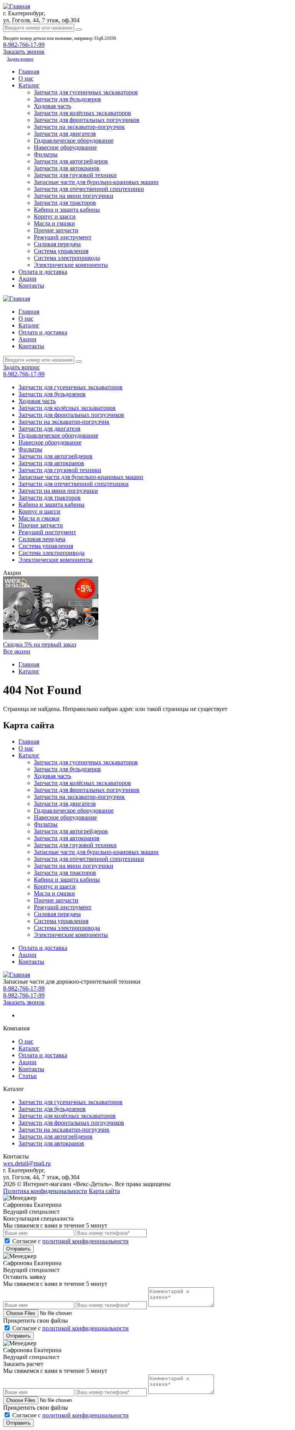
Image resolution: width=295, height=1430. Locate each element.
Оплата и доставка (42, 271)
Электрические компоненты (71, 265)
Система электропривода (67, 258)
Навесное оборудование (65, 147)
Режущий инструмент (62, 237)
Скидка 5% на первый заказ (39, 644)
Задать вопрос (20, 59)
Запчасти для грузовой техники (75, 175)
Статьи (27, 1076)
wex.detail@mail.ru (27, 1163)
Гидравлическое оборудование (74, 140)
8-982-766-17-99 (24, 44)
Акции (27, 278)
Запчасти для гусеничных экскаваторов (86, 92)
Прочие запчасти (56, 230)
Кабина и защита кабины (67, 209)
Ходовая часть (52, 106)
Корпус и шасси (55, 216)
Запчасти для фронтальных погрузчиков (86, 120)
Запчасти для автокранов (66, 168)
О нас (25, 78)
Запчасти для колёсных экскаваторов (82, 113)
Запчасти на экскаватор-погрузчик (79, 126)
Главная (28, 71)
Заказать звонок (24, 1002)
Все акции (16, 651)
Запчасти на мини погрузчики (73, 196)
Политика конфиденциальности (45, 1191)
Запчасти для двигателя (65, 133)
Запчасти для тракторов (65, 202)
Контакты (31, 285)
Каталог (29, 85)
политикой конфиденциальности (85, 1241)
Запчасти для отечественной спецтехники (89, 189)
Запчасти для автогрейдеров (71, 161)
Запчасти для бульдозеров (67, 99)
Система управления (61, 251)
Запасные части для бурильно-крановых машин (96, 182)
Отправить (18, 1249)
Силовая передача (57, 244)
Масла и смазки (54, 223)
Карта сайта (104, 1191)
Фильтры (46, 154)
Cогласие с (70, 1241)
